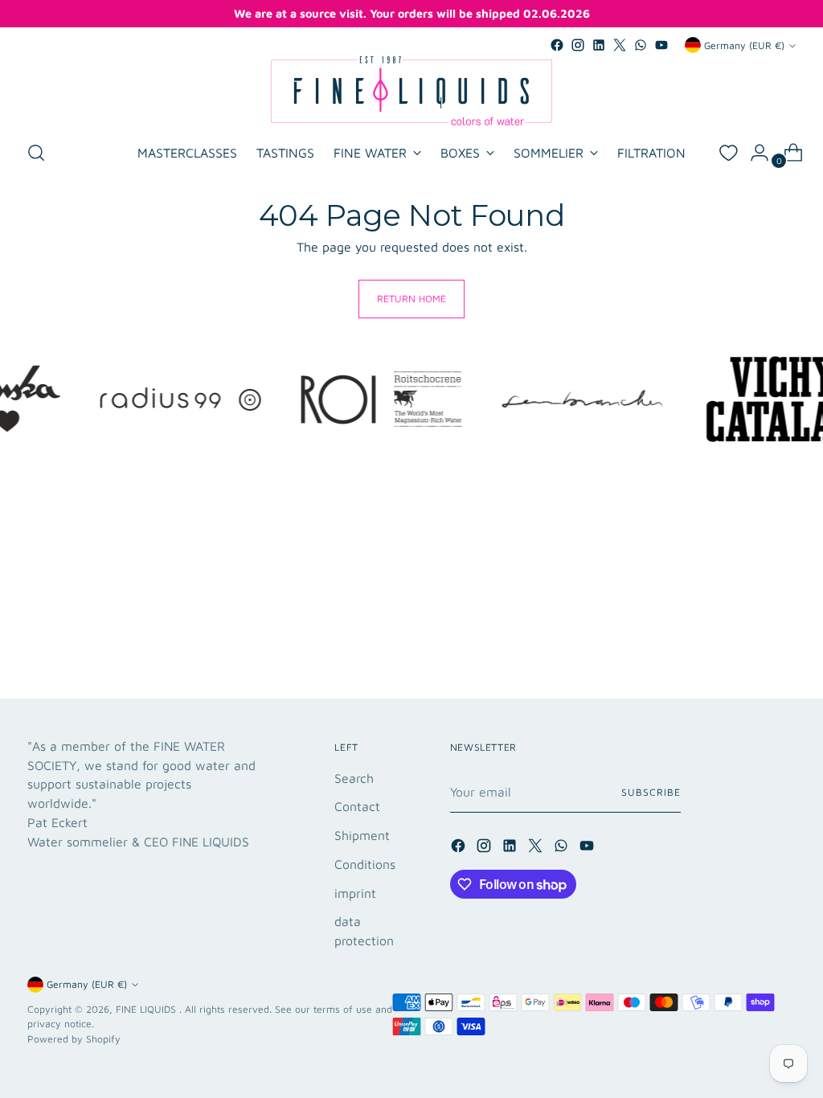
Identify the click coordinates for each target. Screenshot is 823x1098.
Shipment (362, 835)
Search (354, 778)
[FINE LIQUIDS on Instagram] (578, 45)
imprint (355, 893)
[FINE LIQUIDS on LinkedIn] (599, 45)
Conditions (364, 864)
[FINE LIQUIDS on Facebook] (557, 45)
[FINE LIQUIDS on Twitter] (619, 45)
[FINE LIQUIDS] (411, 90)
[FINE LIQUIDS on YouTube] (661, 45)
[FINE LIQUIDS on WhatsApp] (640, 45)
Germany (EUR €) (744, 45)
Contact (357, 806)
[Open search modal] (36, 153)
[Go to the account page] (753, 153)
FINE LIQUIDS (147, 1009)
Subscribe (650, 792)
